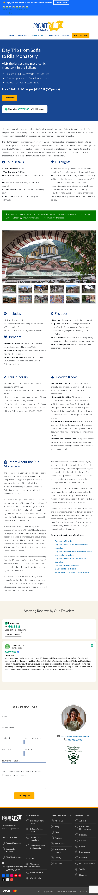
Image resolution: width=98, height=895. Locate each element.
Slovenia (83, 875)
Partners (58, 863)
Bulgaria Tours (38, 35)
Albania (82, 820)
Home (11, 35)
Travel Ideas (60, 843)
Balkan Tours (23, 35)
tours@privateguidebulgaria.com (75, 736)
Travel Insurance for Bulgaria (37, 846)
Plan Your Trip (80, 35)
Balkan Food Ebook (60, 850)
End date (28, 749)
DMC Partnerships (14, 857)
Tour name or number (11, 760)
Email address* (8, 727)
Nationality (6, 738)
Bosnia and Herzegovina (85, 827)
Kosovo (82, 846)
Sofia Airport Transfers (36, 838)
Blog (57, 826)
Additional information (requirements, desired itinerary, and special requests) (21, 773)
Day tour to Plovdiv (63, 541)
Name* (5, 716)
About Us (59, 820)
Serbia (82, 869)
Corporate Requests (10, 850)
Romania (83, 857)
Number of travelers (33, 738)
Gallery (58, 857)
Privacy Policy (36, 872)
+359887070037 (75, 740)
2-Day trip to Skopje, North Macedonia (72, 572)
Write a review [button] (13, 634)
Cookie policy (36, 878)
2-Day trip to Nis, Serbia (65, 568)
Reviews (58, 838)
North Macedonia (87, 863)
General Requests (13, 843)
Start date (6, 749)
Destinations (53, 35)
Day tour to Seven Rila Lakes (67, 565)
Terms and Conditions (35, 865)
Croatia (82, 840)
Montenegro (84, 852)
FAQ (57, 832)
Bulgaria (83, 834)
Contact (65, 35)
